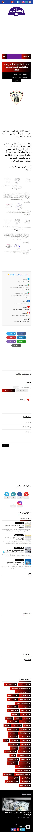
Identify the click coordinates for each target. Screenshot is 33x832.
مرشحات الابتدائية (23, 752)
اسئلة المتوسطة (24, 699)
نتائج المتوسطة (24, 785)
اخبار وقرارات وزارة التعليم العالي (20, 688)
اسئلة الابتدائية (24, 695)
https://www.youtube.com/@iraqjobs (21, 310)
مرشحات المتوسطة (23, 755)
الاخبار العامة (14, 77)
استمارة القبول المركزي (22, 703)
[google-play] (26, 2)
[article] (16, 356)
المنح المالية (16, 725)
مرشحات (13, 748)
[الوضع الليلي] (28, 827)
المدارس (26, 725)
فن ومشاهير (12, 737)
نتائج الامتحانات (13, 778)
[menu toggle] (30, 2)
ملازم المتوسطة (24, 763)
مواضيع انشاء (11, 763)
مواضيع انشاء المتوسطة (22, 774)
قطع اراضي (14, 740)
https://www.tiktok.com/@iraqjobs (21, 321)
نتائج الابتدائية (7, 774)
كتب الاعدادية (13, 744)
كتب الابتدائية (24, 744)
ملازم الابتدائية (24, 759)
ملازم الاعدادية (12, 759)
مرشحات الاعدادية (10, 752)
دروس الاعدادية (12, 729)
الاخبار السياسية (12, 710)
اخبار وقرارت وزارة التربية (22, 692)
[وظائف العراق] (16, 11)
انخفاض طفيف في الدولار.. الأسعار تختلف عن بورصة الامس (16, 813)
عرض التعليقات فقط (21, 391)
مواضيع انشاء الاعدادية (22, 770)
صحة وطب (12, 733)
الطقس (9, 718)
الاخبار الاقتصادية (24, 707)
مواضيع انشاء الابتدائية (22, 767)
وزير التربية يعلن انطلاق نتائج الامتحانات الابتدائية (15, 563)
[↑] (16, 824)
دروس (6, 725)
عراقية (28, 818)
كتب (5, 740)
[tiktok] (15, 2)
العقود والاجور (12, 722)
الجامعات (26, 718)
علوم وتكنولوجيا (24, 737)
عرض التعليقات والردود (8, 391)
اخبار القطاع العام (10, 684)
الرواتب (17, 718)
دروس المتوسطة (24, 733)
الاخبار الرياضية (24, 710)
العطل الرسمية (24, 722)
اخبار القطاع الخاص (23, 684)
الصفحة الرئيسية (24, 77)
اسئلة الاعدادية (12, 695)
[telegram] (18, 2)
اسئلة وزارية (11, 699)
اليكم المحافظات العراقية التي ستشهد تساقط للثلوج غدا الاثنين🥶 (13, 551)
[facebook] (20, 2)
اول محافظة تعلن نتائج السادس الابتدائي (14, 526)
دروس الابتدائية (24, 729)
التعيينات (14, 714)
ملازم (12, 755)
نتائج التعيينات (24, 782)
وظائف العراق (9, 826)
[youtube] (12, 2)
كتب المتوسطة (24, 748)
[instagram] (23, 2)
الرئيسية (25, 56)
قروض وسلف (25, 740)
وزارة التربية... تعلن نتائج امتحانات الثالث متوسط (14, 538)
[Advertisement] (16, 35)
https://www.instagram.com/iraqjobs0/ (20, 316)
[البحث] (3, 2)
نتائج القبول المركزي (11, 782)
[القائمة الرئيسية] (4, 56)
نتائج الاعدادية (24, 778)
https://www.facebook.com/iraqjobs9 (21, 304)
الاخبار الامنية (11, 707)
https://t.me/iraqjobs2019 (23, 282)
